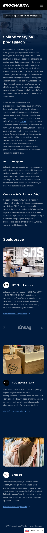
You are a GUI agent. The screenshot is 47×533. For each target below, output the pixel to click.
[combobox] (34, 530)
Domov (8, 16)
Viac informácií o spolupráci (15, 314)
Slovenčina (35, 530)
